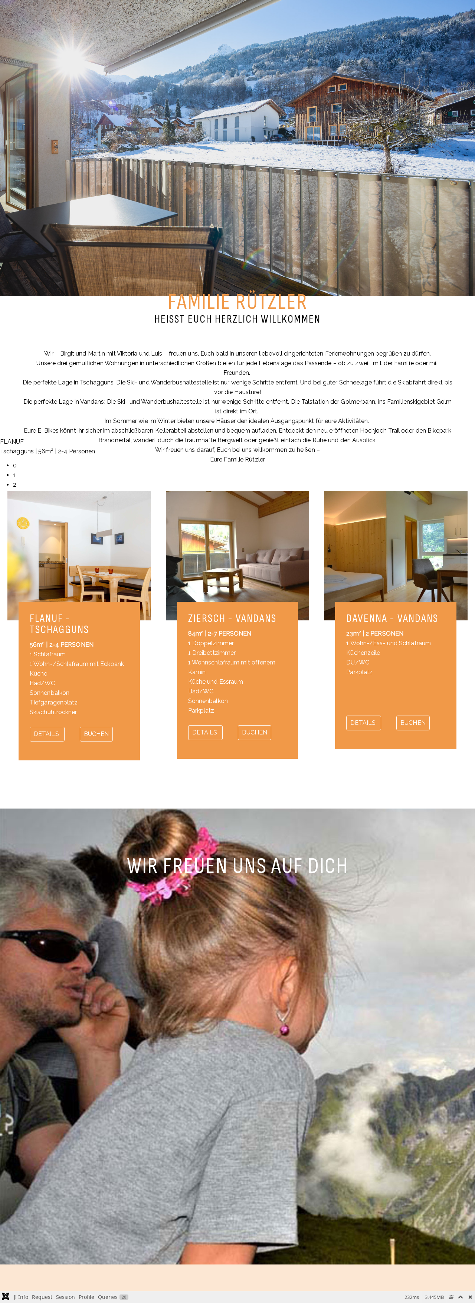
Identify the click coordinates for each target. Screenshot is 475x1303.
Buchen (96, 733)
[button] (244, 465)
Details (47, 733)
